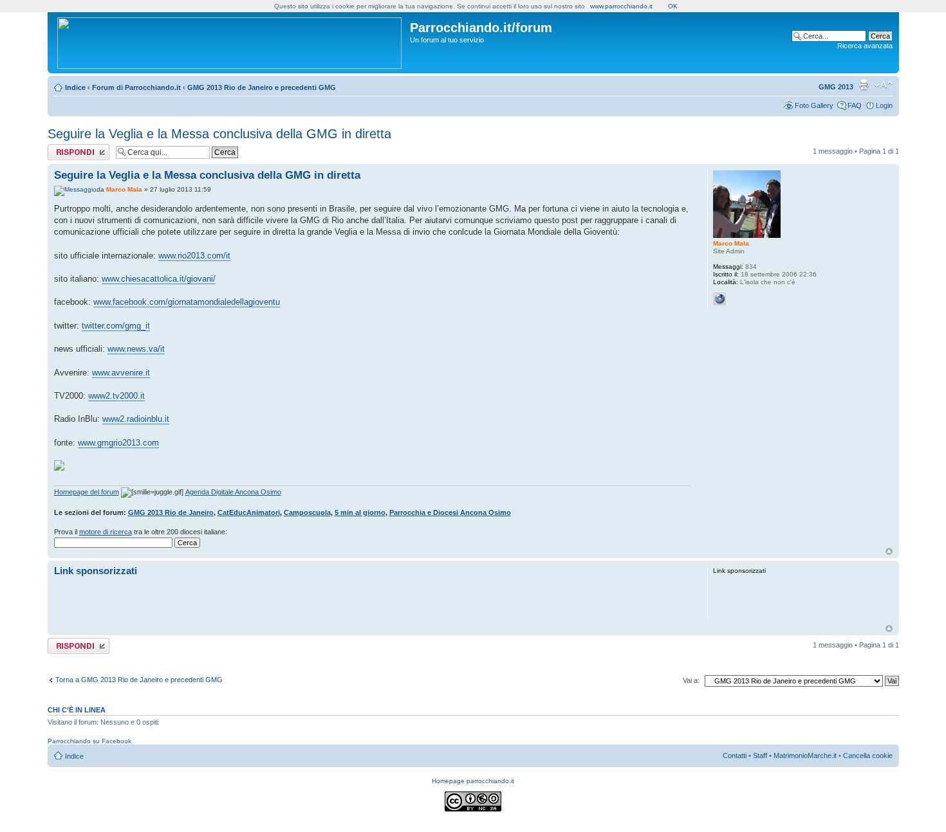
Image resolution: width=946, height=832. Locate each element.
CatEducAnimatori (249, 512)
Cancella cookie (868, 755)
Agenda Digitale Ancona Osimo (233, 492)
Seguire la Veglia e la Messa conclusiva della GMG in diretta (219, 134)
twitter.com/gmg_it (116, 325)
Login (884, 105)
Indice (75, 87)
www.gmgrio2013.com (118, 443)
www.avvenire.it (121, 372)
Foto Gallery (814, 105)
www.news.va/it (136, 349)
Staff (760, 755)
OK (673, 6)
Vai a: (691, 680)
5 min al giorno (360, 512)
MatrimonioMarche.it (805, 755)
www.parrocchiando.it (621, 6)
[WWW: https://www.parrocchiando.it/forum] (719, 299)
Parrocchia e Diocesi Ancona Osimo (450, 512)
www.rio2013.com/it (194, 255)
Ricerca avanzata (865, 46)
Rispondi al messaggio (65, 151)
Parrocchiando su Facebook (89, 741)
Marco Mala (124, 189)
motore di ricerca (105, 532)
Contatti (735, 755)
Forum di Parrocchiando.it (136, 87)
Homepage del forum (86, 492)
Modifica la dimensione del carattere (883, 85)
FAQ (855, 105)
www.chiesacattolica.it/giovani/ (159, 279)
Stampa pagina (864, 85)
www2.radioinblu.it (135, 419)
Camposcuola (307, 512)
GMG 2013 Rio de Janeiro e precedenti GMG (261, 87)
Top (889, 551)
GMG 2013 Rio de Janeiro (171, 512)
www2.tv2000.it (116, 396)
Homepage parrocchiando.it (473, 780)
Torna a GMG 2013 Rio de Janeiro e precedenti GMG (139, 679)
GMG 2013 (836, 87)
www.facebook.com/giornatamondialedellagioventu (186, 302)
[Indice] (230, 40)
